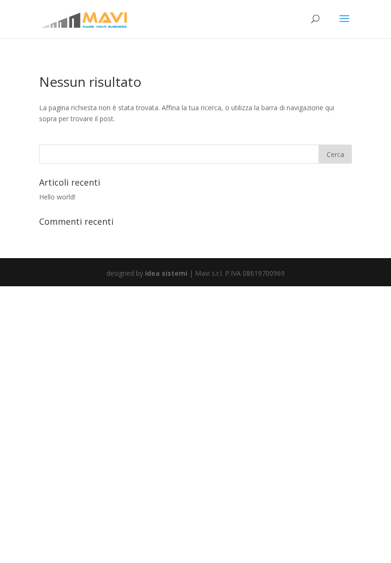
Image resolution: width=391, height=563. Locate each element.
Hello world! (57, 196)
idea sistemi (166, 273)
